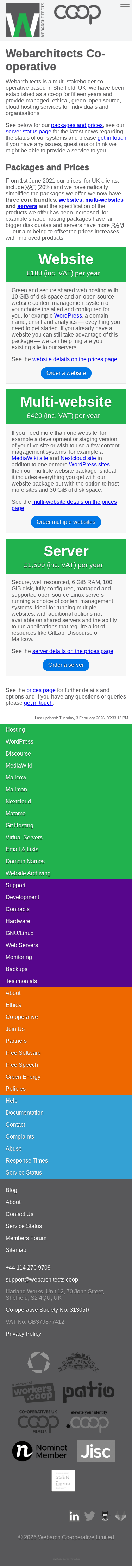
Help (12, 1101)
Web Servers (22, 945)
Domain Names (25, 861)
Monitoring (19, 957)
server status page (28, 131)
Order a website (66, 373)
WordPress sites (89, 465)
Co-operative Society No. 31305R (48, 1310)
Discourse (18, 754)
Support (15, 885)
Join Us (15, 1029)
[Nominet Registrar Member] (40, 1461)
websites (70, 200)
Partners (16, 1041)
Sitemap (16, 1250)
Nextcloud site (78, 458)
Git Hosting (19, 825)
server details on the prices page (72, 651)
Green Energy (23, 1077)
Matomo (16, 813)
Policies (16, 1089)
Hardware (18, 921)
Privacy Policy (23, 1334)
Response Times (27, 1161)
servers (27, 206)
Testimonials (21, 981)
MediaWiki (19, 766)
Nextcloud (18, 801)
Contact (15, 1125)
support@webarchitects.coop (42, 1280)
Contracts (18, 909)
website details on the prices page (74, 359)
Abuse (14, 1149)
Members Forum (26, 1238)
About (13, 993)
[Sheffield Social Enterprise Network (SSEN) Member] (63, 1490)
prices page (41, 690)
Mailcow (16, 778)
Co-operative (22, 1017)
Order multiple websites (66, 522)
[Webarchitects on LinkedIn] (74, 1520)
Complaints (20, 1137)
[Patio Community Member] (89, 1401)
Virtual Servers (24, 837)
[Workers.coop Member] (34, 1401)
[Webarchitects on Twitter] (89, 1520)
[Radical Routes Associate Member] (78, 1372)
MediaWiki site (30, 458)
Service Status (24, 1173)
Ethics (13, 1005)
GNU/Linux (19, 933)
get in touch (112, 138)
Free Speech (22, 1065)
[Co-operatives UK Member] (38, 1431)
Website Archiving (28, 873)
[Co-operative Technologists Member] (38, 1372)
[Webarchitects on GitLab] (120, 1520)
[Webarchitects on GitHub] (105, 1520)
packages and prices (77, 125)
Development (22, 897)
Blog (11, 1190)
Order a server (66, 665)
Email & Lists (22, 849)
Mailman (16, 790)
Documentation (25, 1113)
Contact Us (19, 1214)
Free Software (23, 1053)
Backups (16, 969)
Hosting (15, 730)
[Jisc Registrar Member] (96, 1461)
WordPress (68, 316)
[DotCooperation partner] (87, 1431)
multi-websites (104, 200)
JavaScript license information (66, 1559)
